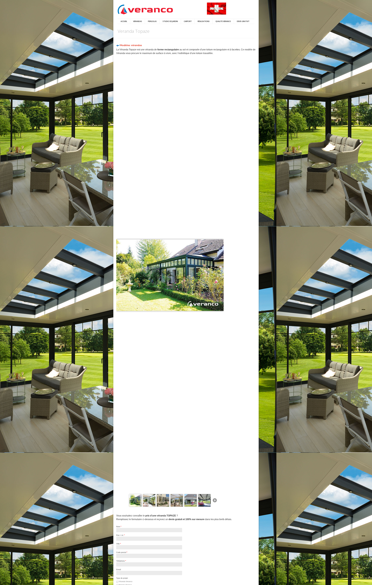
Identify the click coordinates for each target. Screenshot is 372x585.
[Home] (145, 10)
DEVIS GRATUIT (243, 21)
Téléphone (121, 561)
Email (118, 570)
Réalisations (204, 21)
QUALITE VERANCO (223, 21)
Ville (118, 544)
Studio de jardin (170, 21)
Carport (188, 21)
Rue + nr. (120, 535)
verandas (137, 21)
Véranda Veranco (125, 581)
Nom (118, 527)
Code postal (121, 552)
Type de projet (122, 578)
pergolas (152, 21)
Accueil (124, 21)
